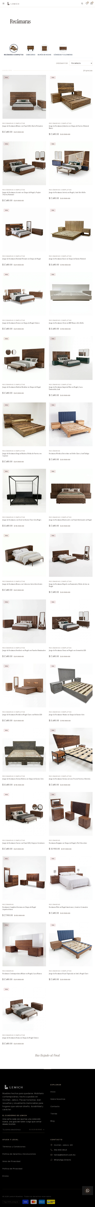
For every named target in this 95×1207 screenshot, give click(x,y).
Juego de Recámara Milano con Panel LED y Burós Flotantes (22, 126)
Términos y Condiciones (13, 1146)
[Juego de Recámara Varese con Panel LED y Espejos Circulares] (24, 814)
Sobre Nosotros (57, 1099)
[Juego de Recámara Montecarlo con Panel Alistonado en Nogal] (71, 491)
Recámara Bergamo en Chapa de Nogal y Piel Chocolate (68, 843)
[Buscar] (82, 3)
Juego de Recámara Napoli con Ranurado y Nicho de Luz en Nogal (69, 585)
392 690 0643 (60, 1150)
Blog (52, 1121)
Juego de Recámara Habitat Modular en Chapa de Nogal (21, 387)
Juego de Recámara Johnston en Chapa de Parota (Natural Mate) (69, 127)
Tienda (53, 1113)
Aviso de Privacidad (11, 1161)
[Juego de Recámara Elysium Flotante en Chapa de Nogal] (24, 230)
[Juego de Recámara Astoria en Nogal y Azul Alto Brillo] (71, 163)
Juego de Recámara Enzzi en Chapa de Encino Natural (67, 259)
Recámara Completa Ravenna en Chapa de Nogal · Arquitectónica (19, 908)
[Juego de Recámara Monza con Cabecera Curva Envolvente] (24, 555)
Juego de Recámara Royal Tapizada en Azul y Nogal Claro (68, 974)
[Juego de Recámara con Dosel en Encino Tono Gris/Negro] (24, 491)
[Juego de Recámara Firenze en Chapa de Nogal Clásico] (24, 294)
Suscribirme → (37, 1129)
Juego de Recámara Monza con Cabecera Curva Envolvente (22, 584)
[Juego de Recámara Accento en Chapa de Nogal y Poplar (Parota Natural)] (24, 163)
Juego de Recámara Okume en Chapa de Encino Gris (66, 715)
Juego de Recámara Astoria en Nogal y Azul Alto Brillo (67, 192)
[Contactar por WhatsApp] (88, 1191)
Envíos (5, 1176)
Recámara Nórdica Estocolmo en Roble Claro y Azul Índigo (69, 453)
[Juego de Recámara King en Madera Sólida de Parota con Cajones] (24, 424)
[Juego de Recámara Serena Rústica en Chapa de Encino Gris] (24, 750)
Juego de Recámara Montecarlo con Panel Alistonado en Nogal (70, 520)
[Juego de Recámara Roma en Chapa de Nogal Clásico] (24, 1009)
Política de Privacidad (12, 1168)
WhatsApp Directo (62, 1160)
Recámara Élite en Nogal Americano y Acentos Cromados (68, 907)
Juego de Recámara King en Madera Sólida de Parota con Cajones (22, 454)
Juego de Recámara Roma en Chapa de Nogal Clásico (20, 1038)
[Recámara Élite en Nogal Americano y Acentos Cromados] (71, 878)
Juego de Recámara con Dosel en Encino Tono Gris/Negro (21, 520)
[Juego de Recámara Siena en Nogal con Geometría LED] (71, 621)
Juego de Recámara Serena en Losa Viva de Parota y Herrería (69, 779)
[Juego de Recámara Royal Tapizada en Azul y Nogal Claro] (71, 944)
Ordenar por (62, 63)
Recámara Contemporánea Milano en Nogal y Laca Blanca (22, 974)
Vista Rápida (11, 116)
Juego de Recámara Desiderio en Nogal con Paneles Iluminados (24, 650)
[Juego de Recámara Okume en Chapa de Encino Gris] (71, 685)
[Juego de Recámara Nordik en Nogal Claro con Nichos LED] (24, 685)
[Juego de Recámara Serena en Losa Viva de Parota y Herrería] (71, 750)
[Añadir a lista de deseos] (42, 79)
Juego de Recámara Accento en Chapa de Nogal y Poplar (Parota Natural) (21, 193)
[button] (91, 3)
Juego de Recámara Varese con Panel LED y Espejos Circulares (23, 843)
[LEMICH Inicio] (13, 3)
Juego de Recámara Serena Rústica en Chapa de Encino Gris (23, 779)
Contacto (55, 1106)
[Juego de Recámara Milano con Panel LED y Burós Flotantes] (24, 97)
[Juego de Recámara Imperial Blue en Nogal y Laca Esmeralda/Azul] (71, 358)
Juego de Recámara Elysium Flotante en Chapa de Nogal (21, 259)
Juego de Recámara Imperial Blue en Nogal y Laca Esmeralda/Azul (66, 388)
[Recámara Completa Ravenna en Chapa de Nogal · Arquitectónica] (24, 878)
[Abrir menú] (3, 3)
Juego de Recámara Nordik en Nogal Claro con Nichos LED (22, 715)
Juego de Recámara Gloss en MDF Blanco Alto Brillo (66, 323)
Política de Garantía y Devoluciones (19, 1154)
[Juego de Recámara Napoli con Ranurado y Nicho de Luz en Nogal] (71, 555)
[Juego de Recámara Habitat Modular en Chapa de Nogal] (24, 358)
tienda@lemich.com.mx (65, 1155)
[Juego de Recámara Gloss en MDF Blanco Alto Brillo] (71, 294)
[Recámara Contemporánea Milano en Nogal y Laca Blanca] (24, 944)
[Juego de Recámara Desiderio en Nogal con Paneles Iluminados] (24, 621)
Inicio (53, 1092)
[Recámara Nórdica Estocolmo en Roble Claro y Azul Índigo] (71, 424)
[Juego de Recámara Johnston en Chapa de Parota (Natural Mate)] (71, 97)
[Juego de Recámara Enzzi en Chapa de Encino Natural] (71, 230)
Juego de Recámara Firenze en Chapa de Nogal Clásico (21, 323)
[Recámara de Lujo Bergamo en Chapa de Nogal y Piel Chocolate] (71, 814)
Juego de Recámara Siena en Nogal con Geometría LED (67, 650)
